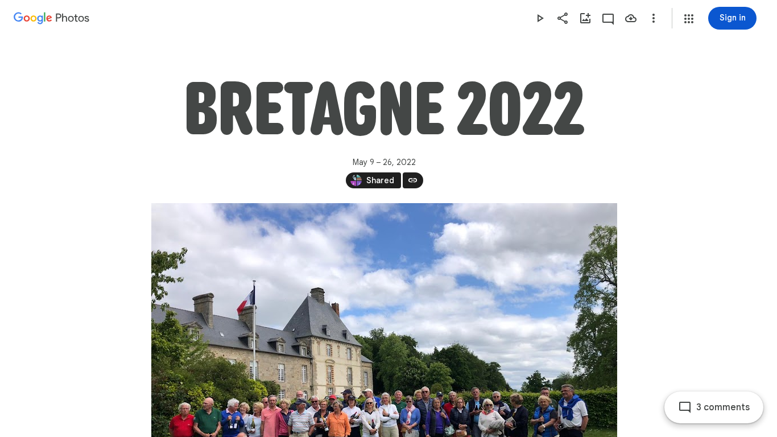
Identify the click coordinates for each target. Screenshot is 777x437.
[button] (688, 18)
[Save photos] (630, 18)
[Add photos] (585, 18)
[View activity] (608, 18)
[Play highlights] (539, 18)
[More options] (653, 18)
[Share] (562, 18)
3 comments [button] (723, 407)
